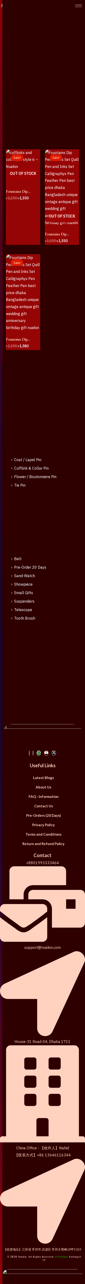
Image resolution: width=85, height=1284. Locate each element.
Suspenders (24, 601)
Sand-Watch (24, 575)
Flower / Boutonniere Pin (35, 476)
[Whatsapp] (39, 753)
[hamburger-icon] (78, 6)
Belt (17, 558)
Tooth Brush (24, 618)
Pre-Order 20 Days (30, 567)
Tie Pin (20, 485)
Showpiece (23, 584)
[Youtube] (46, 753)
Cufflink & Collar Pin (31, 468)
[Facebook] (29, 753)
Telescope (23, 609)
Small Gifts (23, 592)
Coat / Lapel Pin (27, 459)
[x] (54, 753)
